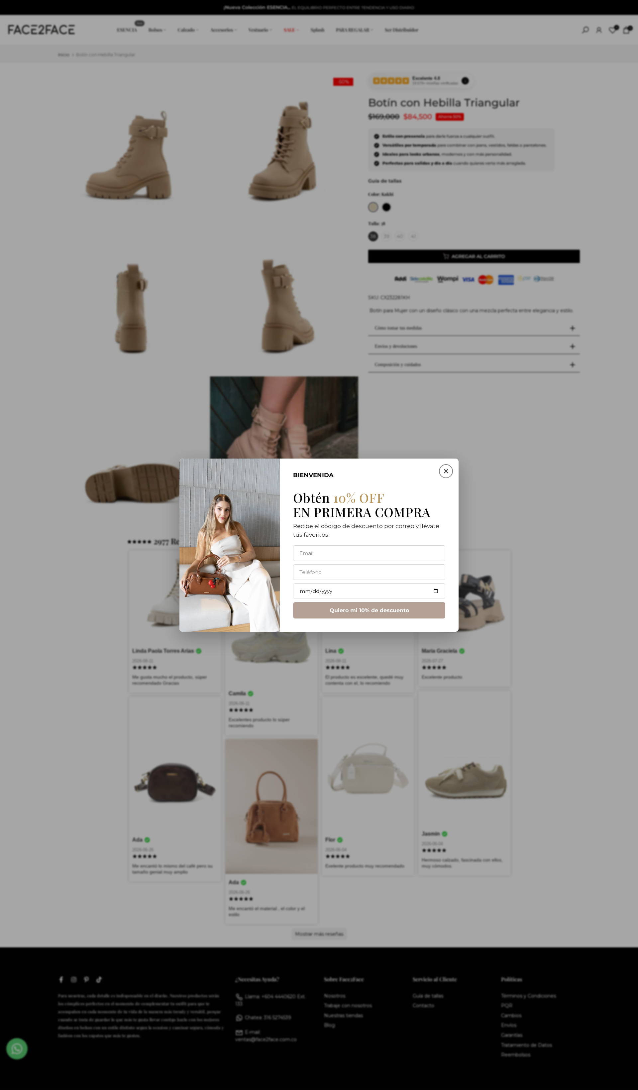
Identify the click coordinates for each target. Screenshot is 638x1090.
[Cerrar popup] (446, 471)
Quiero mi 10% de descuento (369, 610)
